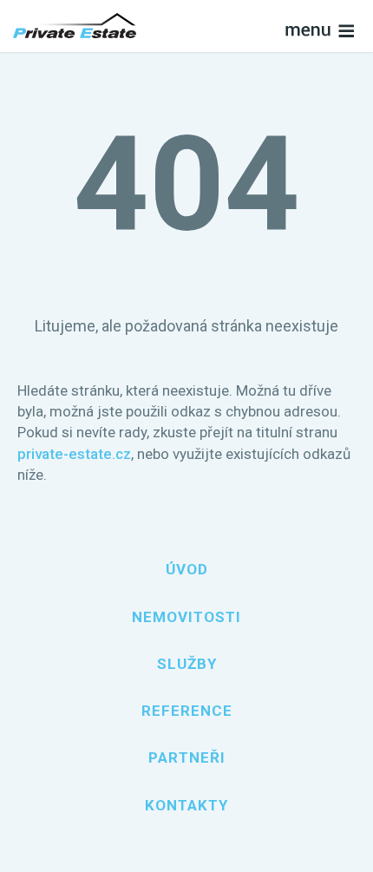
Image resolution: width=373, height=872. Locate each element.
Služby (187, 663)
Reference (186, 710)
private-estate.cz (74, 453)
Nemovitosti (186, 617)
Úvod (187, 569)
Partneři (187, 757)
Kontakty (186, 805)
